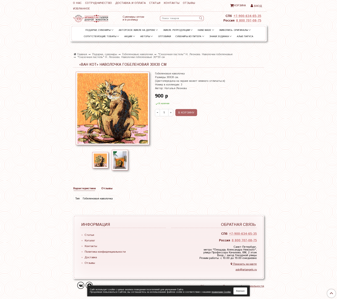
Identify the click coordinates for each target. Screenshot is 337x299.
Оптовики (164, 36)
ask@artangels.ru (246, 270)
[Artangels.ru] (90, 18)
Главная (81, 54)
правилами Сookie (221, 292)
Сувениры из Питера (188, 36)
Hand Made (204, 30)
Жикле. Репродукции (176, 30)
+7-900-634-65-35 (247, 16)
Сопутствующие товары (100, 36)
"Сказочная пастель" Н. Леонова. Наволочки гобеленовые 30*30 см (121, 57)
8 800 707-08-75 (248, 20)
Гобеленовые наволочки (137, 54)
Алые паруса (245, 36)
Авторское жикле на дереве (137, 30)
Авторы (145, 36)
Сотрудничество (98, 3)
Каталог (90, 241)
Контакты (172, 3)
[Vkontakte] (80, 285)
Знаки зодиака (219, 36)
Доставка (91, 257)
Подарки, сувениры (98, 30)
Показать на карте (244, 264)
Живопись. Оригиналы (233, 30)
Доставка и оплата (130, 3)
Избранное (81, 9)
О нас (77, 3)
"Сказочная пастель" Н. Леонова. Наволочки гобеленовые (195, 54)
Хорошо (240, 291)
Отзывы (189, 3)
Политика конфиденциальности (105, 252)
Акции (128, 36)
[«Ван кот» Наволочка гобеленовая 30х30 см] (112, 108)
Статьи (154, 3)
